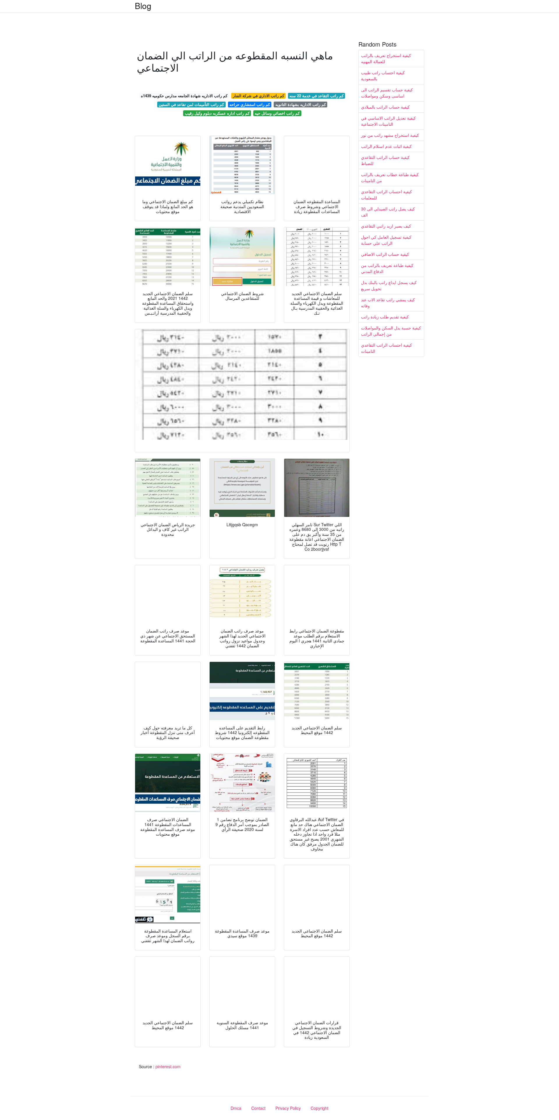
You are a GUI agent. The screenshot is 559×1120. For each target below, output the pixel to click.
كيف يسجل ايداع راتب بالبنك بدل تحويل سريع (389, 285)
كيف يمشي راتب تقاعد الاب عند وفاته (388, 303)
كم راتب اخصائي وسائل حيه (277, 113)
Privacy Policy (288, 1108)
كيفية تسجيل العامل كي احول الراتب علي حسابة (386, 240)
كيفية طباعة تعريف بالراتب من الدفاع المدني (387, 268)
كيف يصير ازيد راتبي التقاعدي (386, 226)
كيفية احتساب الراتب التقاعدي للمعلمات (386, 195)
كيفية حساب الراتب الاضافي (385, 254)
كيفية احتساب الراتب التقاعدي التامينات (386, 348)
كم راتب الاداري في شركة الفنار (258, 95)
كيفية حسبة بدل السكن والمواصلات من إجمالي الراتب (391, 331)
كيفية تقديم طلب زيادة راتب (385, 317)
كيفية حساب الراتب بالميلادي (385, 107)
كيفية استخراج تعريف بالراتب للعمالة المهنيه (386, 58)
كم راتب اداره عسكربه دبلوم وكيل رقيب (217, 113)
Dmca (236, 1108)
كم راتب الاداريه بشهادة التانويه (300, 104)
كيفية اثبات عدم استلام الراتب (386, 146)
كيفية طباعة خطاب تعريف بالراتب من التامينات (390, 177)
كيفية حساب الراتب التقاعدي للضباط (385, 160)
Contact (258, 1108)
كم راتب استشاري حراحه (249, 104)
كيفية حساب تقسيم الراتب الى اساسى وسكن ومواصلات (387, 93)
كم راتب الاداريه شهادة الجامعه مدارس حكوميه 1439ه (184, 95)
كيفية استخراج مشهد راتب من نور (390, 135)
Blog (143, 5)
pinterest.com (168, 1066)
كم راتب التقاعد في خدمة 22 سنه (316, 95)
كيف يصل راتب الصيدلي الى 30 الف (388, 212)
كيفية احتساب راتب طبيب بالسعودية (383, 75)
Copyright (319, 1108)
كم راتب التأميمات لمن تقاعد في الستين (191, 104)
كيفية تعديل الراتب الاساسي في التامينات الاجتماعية (388, 121)
